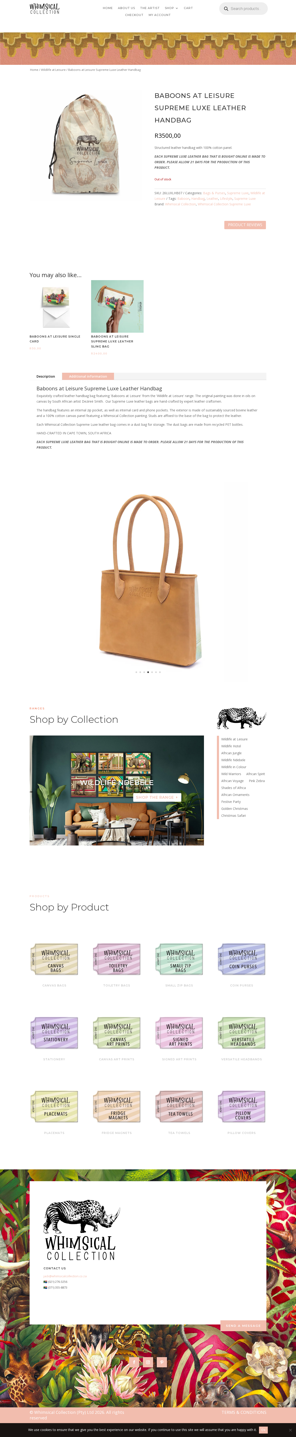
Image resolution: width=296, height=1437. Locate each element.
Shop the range (155, 797)
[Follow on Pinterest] (162, 1362)
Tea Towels (179, 1133)
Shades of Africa (233, 788)
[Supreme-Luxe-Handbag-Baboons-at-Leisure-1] (86, 200)
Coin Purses (241, 985)
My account (160, 15)
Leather (212, 198)
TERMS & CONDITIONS (244, 1412)
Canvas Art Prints (116, 1059)
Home (108, 8)
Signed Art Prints (179, 1059)
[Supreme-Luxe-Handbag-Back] (148, 680)
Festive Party (231, 802)
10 (134, 836)
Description (46, 376)
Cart (188, 8)
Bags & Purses (214, 193)
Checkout (134, 15)
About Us (126, 8)
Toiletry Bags (116, 985)
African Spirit (255, 774)
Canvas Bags (54, 985)
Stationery (54, 1059)
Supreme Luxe (238, 193)
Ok (263, 1430)
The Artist (150, 8)
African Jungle (231, 753)
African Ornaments (235, 795)
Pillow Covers (242, 1133)
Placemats (54, 1133)
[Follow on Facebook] (134, 1362)
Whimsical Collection (180, 204)
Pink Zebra (257, 781)
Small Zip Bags (179, 985)
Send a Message (243, 1325)
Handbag (198, 198)
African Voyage (232, 781)
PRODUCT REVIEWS (245, 224)
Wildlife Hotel (116, 782)
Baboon (183, 198)
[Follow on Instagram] (148, 1362)
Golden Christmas (234, 809)
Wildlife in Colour (233, 767)
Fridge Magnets (117, 1133)
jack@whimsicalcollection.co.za (65, 1276)
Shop (169, 8)
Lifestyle (226, 198)
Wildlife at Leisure (53, 70)
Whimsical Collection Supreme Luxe (224, 204)
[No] (290, 1430)
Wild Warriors (231, 774)
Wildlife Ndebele (233, 760)
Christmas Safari (233, 816)
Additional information (88, 376)
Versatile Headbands (241, 1059)
